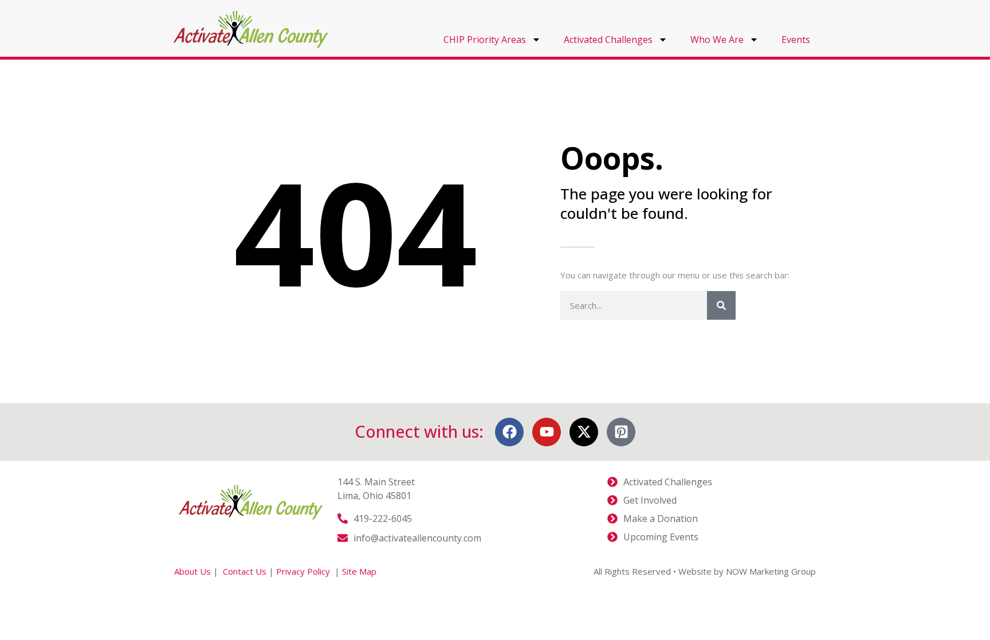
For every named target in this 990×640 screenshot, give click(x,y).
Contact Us (244, 571)
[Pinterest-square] (621, 432)
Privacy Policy (304, 571)
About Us (192, 571)
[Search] (721, 305)
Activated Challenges (608, 39)
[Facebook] (509, 432)
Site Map (359, 571)
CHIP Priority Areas (484, 39)
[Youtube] (546, 432)
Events (795, 39)
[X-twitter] (583, 432)
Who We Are (717, 39)
